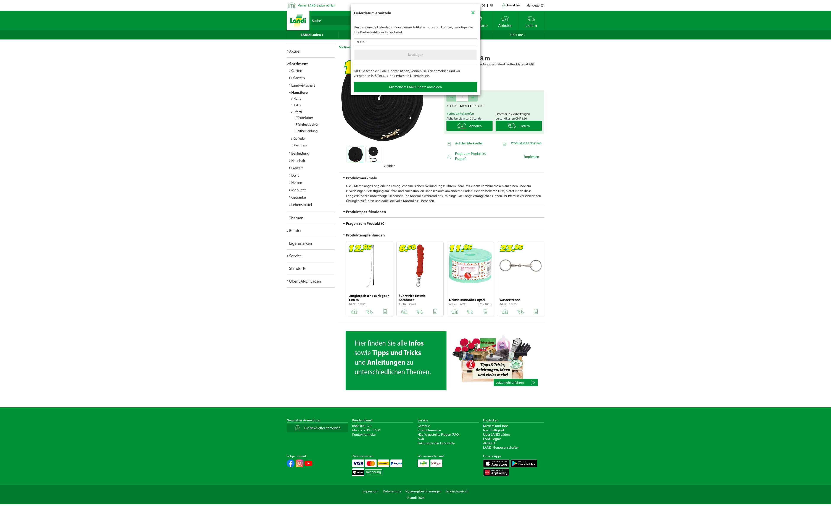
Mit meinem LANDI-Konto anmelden (415, 87)
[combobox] (415, 42)
